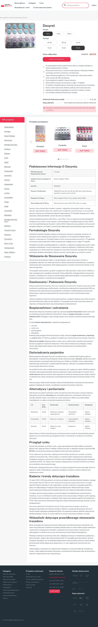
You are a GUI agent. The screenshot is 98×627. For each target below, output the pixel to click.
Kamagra (7, 131)
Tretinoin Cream (10, 230)
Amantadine (8, 197)
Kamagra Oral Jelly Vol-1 (10, 221)
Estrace (6, 189)
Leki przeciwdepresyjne (15, 17)
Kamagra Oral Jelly (10, 145)
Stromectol (8, 140)
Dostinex (7, 226)
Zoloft (6, 162)
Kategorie (32, 3)
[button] (40, 151)
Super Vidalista (9, 252)
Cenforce (7, 149)
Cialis (6, 158)
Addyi (6, 206)
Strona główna (19, 3)
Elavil (84, 146)
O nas (42, 3)
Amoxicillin (8, 211)
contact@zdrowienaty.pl (57, 577)
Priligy (6, 202)
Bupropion (7, 215)
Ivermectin (8, 175)
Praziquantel (8, 171)
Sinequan (40, 146)
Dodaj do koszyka (56, 59)
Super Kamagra (9, 136)
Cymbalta (62, 145)
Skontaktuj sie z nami (21, 8)
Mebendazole (9, 127)
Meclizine (7, 235)
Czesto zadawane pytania (42, 8)
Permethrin (8, 239)
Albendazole (8, 184)
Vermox (7, 180)
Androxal (7, 257)
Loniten (7, 193)
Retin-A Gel (8, 243)
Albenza (7, 153)
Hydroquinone (9, 248)
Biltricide (7, 167)
